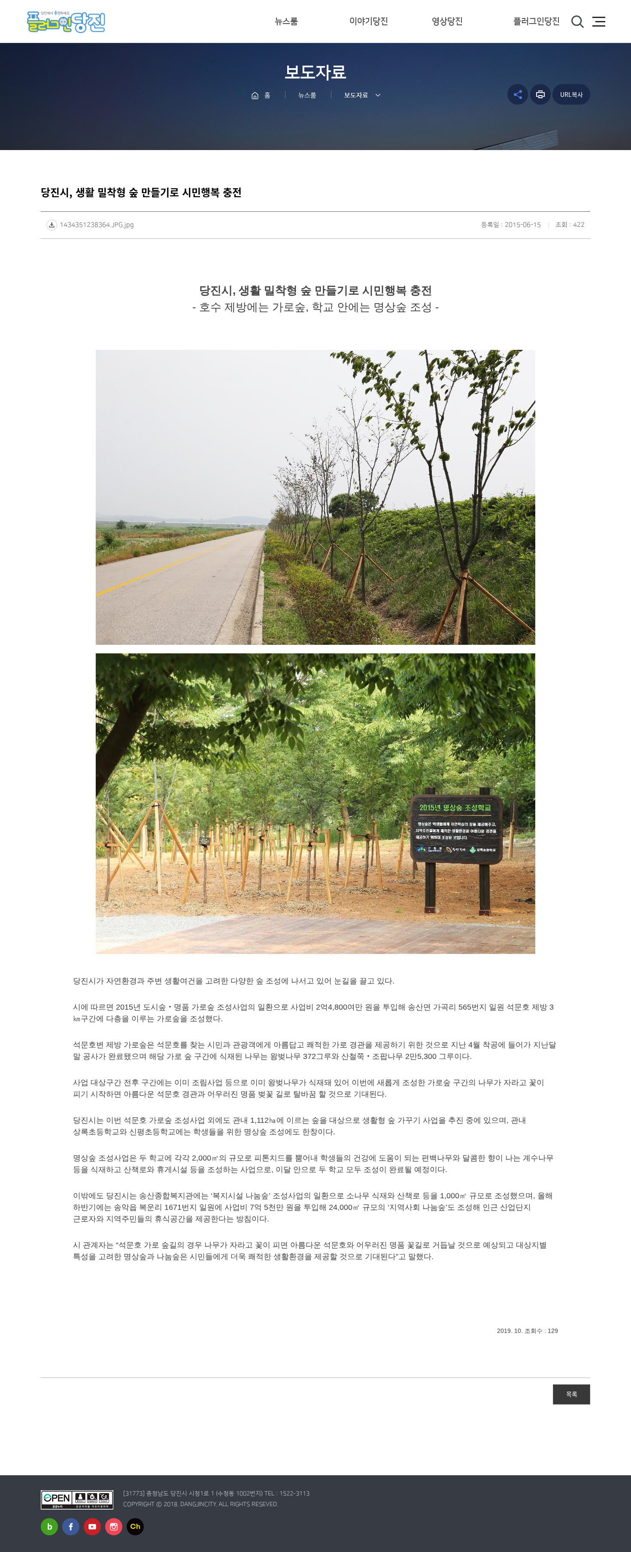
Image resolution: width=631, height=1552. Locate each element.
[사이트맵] (598, 21)
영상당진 (447, 21)
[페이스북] (70, 1526)
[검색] (577, 21)
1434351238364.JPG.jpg (97, 225)
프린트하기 (540, 94)
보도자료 (356, 95)
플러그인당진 (536, 21)
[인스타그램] (113, 1526)
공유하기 (517, 94)
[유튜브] (92, 1526)
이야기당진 (368, 21)
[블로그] (49, 1526)
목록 (571, 1394)
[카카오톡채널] (135, 1526)
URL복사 (571, 94)
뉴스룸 (286, 21)
